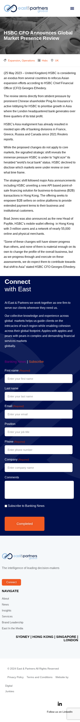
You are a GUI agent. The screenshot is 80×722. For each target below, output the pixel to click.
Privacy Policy (15, 677)
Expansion (14, 60)
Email (14, 406)
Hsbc (45, 60)
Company (17, 459)
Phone (15, 441)
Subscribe (36, 362)
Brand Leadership (12, 622)
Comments (12, 477)
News (5, 604)
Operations (28, 60)
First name (17, 370)
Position (10, 423)
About (5, 598)
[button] (72, 8)
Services (7, 616)
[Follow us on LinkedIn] (59, 704)
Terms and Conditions (39, 677)
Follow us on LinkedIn (60, 711)
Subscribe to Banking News (26, 505)
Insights (6, 610)
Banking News (15, 362)
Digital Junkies (9, 688)
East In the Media (12, 628)
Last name (11, 388)
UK (57, 60)
